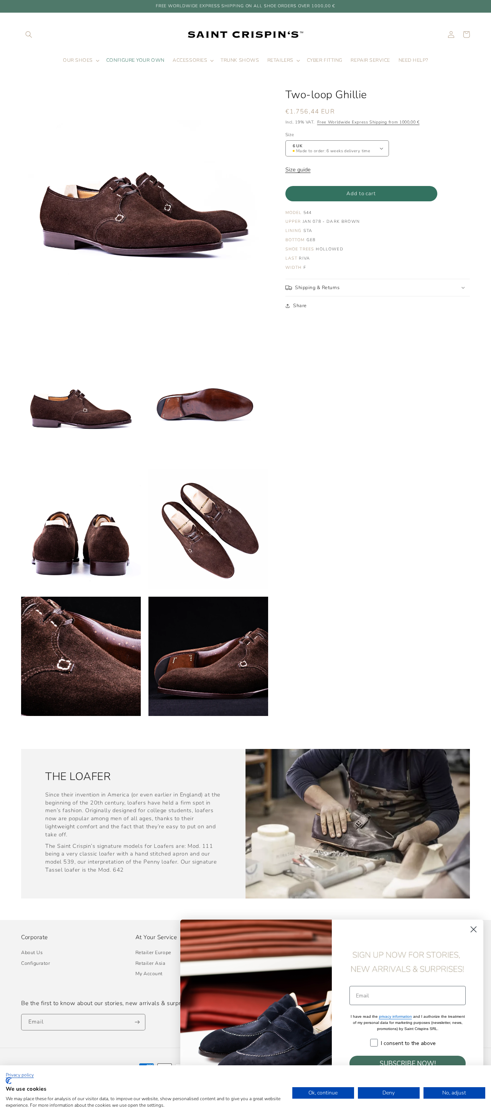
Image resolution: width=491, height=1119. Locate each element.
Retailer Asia (150, 963)
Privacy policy (20, 1075)
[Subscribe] (137, 1022)
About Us (32, 952)
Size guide (298, 169)
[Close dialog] (473, 929)
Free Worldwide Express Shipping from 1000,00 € (368, 122)
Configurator (35, 963)
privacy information (395, 1016)
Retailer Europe (153, 952)
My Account (149, 973)
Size (289, 135)
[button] (28, 34)
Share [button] (300, 305)
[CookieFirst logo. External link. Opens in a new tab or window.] (9, 1080)
